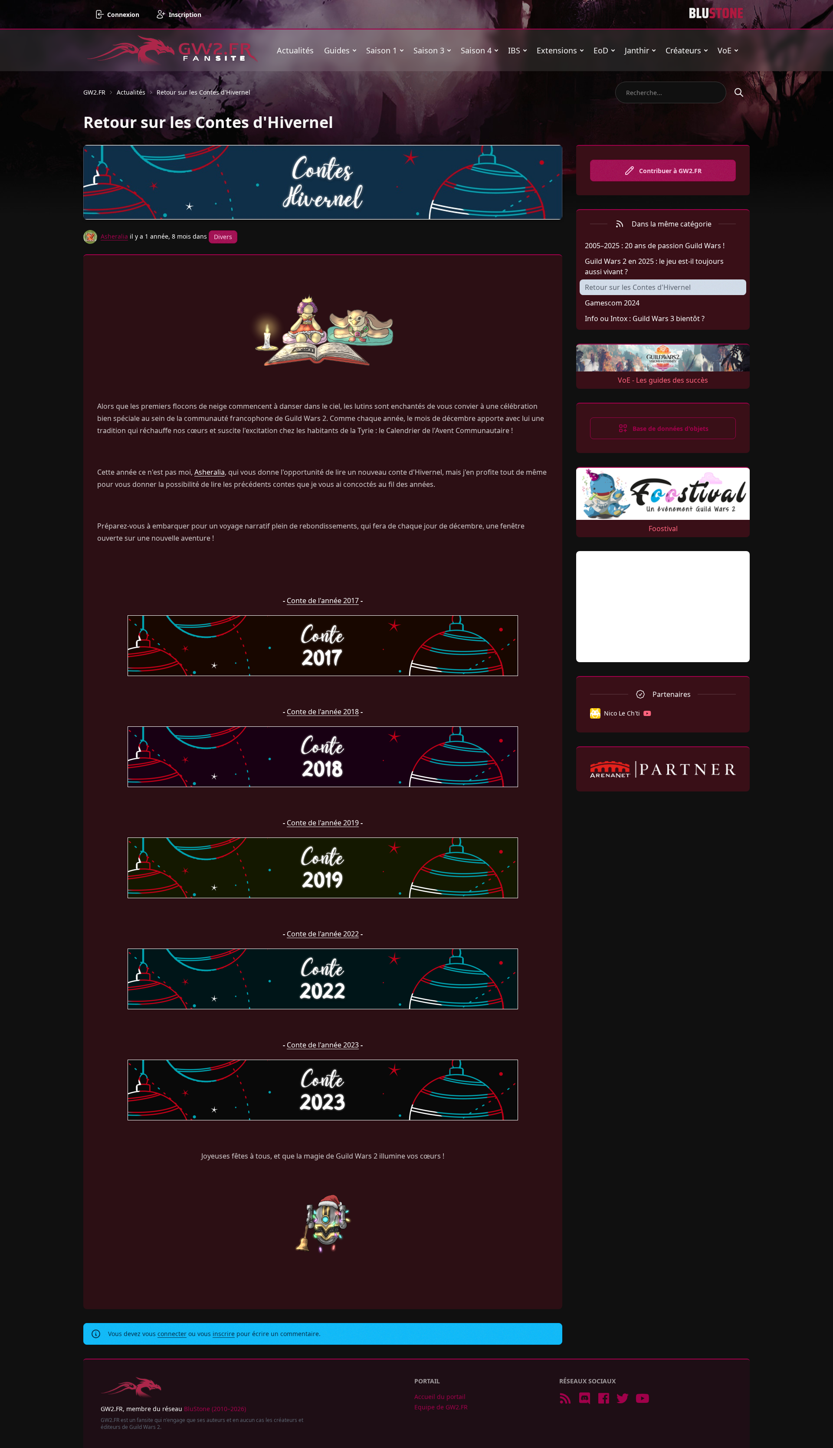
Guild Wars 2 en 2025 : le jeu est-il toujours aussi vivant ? (654, 266)
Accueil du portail (440, 1396)
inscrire (224, 1334)
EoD (601, 50)
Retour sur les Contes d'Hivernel (203, 92)
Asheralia (114, 236)
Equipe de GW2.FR (441, 1407)
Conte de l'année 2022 (323, 934)
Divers (223, 237)
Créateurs (683, 50)
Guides (337, 50)
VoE (724, 50)
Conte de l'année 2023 (323, 1045)
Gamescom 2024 (612, 303)
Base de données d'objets (670, 428)
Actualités (295, 50)
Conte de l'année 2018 (323, 711)
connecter (172, 1334)
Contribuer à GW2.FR (670, 171)
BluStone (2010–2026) (215, 1409)
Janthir (637, 50)
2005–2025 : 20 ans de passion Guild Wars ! (655, 245)
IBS (514, 50)
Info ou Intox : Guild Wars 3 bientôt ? (645, 318)
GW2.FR (94, 92)
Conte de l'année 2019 (323, 822)
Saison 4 (476, 50)
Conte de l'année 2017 (323, 600)
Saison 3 (428, 50)
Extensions (557, 50)
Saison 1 (381, 50)
